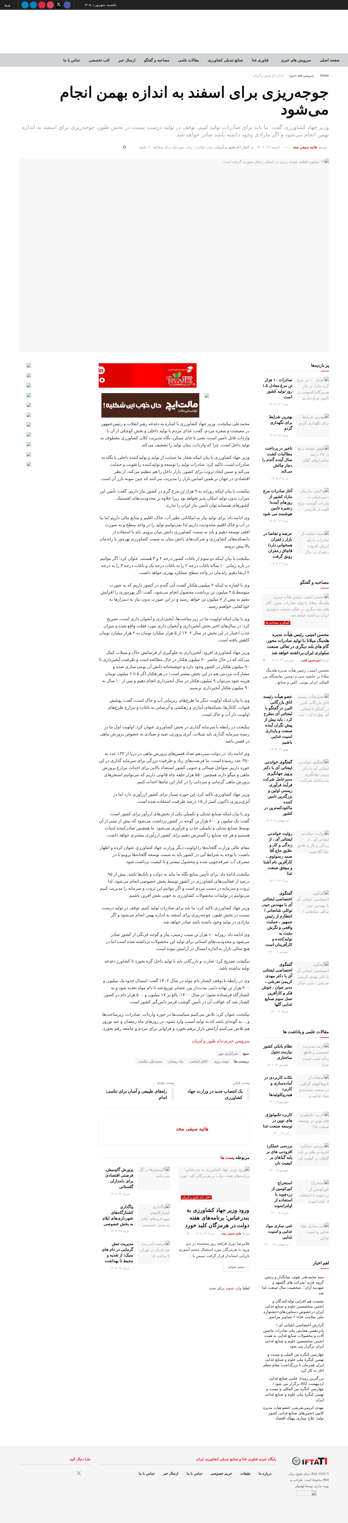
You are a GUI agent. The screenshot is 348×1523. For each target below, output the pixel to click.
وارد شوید (233, 1288)
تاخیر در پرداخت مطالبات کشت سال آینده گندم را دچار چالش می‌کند (277, 459)
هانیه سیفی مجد (305, 147)
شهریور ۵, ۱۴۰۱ (279, 1101)
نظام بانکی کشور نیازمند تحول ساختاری (277, 1052)
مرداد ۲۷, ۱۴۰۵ (120, 1193)
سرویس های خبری (296, 60)
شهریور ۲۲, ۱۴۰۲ (278, 1064)
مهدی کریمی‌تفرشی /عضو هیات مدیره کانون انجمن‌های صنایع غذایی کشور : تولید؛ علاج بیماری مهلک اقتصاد (293, 1412)
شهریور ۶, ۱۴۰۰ (279, 951)
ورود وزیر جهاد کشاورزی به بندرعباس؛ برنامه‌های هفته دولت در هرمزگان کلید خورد (217, 1217)
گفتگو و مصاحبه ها (277, 622)
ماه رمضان (175, 1061)
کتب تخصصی (99, 60)
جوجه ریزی (221, 1061)
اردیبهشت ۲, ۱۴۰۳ (277, 820)
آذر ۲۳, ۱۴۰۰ (281, 1133)
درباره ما (265, 1473)
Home (324, 75)
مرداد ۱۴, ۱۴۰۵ (279, 404)
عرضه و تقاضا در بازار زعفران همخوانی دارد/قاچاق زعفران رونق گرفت (277, 545)
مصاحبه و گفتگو (156, 60)
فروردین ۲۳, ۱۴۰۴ (283, 660)
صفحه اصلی (330, 60)
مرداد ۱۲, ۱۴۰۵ (279, 520)
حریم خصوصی (221, 1473)
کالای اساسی (198, 1061)
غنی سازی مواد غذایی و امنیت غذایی (279, 1231)
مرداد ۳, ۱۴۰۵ (280, 563)
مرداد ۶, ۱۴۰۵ (280, 478)
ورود (7, 5)
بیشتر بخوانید (236, 1266)
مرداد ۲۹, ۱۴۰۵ (205, 1233)
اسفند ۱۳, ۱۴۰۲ (268, 147)
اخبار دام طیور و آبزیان (268, 75)
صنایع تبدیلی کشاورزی (225, 60)
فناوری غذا (260, 60)
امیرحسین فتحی (311, 660)
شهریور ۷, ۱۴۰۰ (279, 1170)
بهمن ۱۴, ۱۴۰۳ (279, 749)
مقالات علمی (188, 60)
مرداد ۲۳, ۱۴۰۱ (279, 880)
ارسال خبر (127, 60)
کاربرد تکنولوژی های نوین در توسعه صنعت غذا (277, 1120)
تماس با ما (71, 60)
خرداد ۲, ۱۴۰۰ (280, 1011)
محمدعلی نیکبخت (150, 1061)
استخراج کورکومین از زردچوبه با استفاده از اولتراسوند (282, 1194)
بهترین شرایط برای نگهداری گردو (280, 422)
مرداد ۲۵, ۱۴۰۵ (279, 435)
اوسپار (299, 1486)
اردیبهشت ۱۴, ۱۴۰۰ (276, 1244)
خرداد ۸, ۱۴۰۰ (280, 1212)
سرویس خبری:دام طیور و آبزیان (221, 1041)
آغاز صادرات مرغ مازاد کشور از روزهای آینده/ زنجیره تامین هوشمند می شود (277, 502)
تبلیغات (245, 1473)
